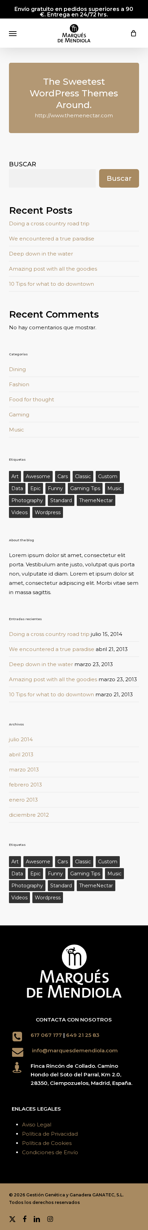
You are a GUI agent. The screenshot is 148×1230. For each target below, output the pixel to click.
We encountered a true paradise (51, 238)
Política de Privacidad (50, 1134)
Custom (107, 476)
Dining (17, 369)
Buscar (22, 164)
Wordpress (48, 512)
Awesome (38, 476)
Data (17, 488)
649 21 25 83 (83, 1035)
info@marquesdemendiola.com (75, 1050)
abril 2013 (21, 754)
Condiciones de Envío (50, 1152)
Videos (19, 512)
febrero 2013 (25, 784)
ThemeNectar (96, 500)
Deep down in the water (41, 253)
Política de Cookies (47, 1143)
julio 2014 (21, 739)
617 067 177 (46, 1035)
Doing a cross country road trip (49, 223)
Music (16, 429)
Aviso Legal (36, 1124)
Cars (62, 476)
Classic (83, 476)
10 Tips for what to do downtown (51, 284)
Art (15, 476)
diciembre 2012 (29, 815)
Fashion (19, 384)
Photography (27, 500)
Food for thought (31, 399)
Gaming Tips (85, 488)
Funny (55, 488)
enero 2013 (23, 799)
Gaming (19, 414)
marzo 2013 (24, 769)
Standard (61, 500)
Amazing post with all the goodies (53, 268)
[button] (13, 33)
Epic (35, 488)
